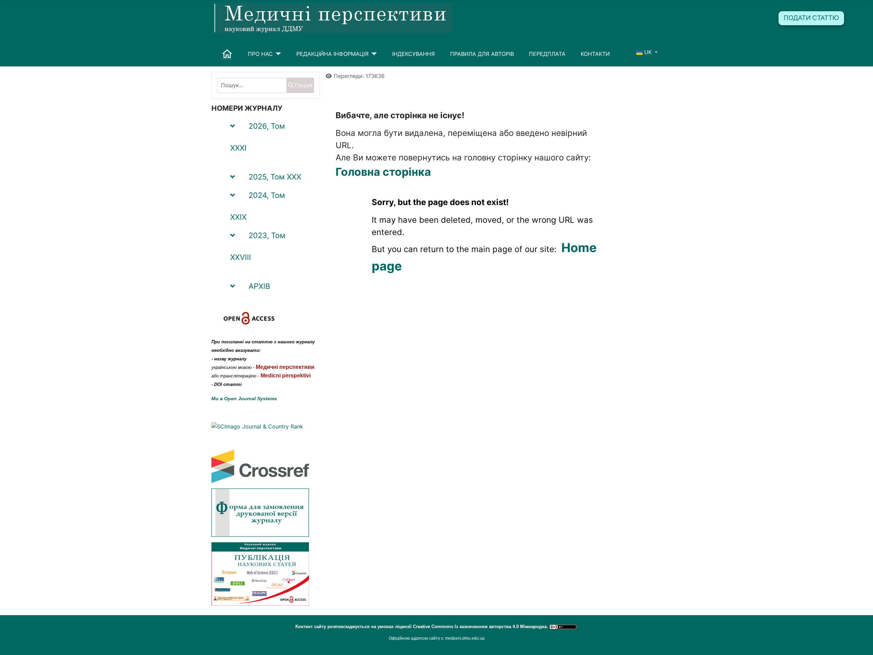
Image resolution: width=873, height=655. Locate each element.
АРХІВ (259, 286)
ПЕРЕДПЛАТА (547, 53)
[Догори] (861, 642)
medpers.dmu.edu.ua (465, 638)
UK (647, 52)
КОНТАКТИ (595, 53)
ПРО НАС (260, 53)
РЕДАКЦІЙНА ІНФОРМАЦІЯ (332, 53)
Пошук (304, 85)
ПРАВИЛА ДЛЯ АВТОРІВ (482, 53)
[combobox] (252, 85)
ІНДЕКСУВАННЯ (413, 53)
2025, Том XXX (275, 176)
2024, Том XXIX (257, 206)
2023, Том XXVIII (257, 246)
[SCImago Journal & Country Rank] (257, 426)
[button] (306, 139)
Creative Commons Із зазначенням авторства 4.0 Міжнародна (480, 626)
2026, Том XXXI (257, 137)
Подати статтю (811, 18)
